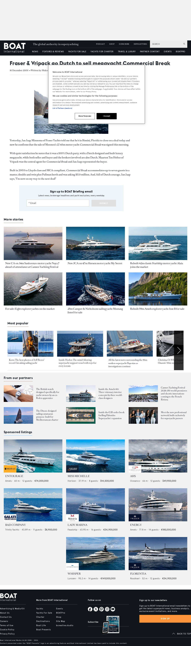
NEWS (35, 51)
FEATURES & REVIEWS (53, 51)
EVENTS (167, 51)
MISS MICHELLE (79, 476)
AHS (133, 476)
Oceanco (135, 480)
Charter (40, 617)
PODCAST (100, 44)
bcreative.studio (64, 625)
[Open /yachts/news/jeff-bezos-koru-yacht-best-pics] (30, 344)
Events (59, 609)
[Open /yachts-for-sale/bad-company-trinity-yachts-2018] (33, 504)
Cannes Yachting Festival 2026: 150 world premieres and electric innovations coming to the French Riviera (174, 393)
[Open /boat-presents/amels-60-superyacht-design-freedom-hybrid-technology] (81, 393)
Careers (4, 621)
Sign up (165, 618)
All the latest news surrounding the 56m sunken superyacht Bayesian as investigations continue (127, 363)
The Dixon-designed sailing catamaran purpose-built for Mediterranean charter (47, 415)
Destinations (43, 621)
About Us (5, 613)
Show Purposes (84, 116)
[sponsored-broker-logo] (10, 471)
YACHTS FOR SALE (77, 51)
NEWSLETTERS (140, 44)
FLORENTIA (138, 574)
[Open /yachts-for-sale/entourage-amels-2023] (33, 456)
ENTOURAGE (14, 476)
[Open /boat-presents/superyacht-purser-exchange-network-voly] (143, 415)
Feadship (72, 529)
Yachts (39, 609)
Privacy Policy (7, 634)
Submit (104, 203)
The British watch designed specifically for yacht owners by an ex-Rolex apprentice (47, 394)
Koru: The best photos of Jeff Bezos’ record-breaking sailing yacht (26, 361)
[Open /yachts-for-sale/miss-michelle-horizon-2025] (95, 456)
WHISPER (74, 574)
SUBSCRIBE (124, 44)
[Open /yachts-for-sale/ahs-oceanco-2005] (158, 456)
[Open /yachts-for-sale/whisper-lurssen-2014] (95, 553)
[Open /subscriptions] (108, 625)
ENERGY (136, 525)
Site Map (60, 621)
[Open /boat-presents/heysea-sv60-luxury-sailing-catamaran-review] (18, 415)
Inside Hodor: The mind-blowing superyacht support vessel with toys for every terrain (77, 362)
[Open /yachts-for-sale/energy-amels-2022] (158, 504)
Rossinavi (135, 578)
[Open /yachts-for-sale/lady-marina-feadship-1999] (95, 504)
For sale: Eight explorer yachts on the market (30, 309)
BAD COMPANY (15, 525)
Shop (58, 617)
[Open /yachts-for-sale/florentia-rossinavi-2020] (158, 553)
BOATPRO (180, 51)
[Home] (17, 48)
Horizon (72, 480)
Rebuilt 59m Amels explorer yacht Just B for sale (157, 309)
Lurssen (72, 578)
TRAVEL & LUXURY (127, 51)
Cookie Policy (7, 629)
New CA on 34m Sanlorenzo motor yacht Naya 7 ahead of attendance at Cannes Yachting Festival (32, 265)
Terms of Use (6, 625)
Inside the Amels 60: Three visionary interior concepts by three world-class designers (110, 394)
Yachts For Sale (44, 613)
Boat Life (41, 625)
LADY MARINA (77, 525)
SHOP (111, 44)
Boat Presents (43, 629)
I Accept (106, 116)
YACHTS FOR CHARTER (102, 51)
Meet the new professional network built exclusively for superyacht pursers (174, 415)
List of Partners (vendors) (62, 108)
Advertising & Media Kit (12, 609)
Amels (8, 480)
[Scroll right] (179, 350)
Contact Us (6, 617)
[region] (96, 94)
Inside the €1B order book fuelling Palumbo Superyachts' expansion (111, 415)
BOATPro (60, 613)
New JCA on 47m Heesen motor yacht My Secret (95, 263)
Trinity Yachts (12, 529)
